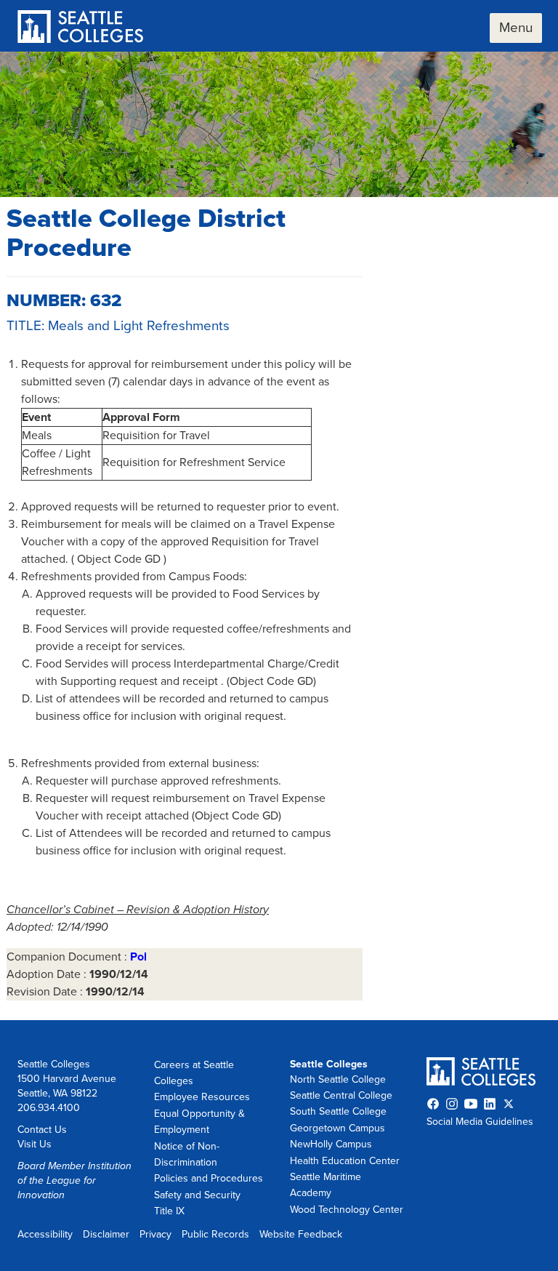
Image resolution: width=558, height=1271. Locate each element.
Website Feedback (300, 1234)
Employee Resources (202, 1097)
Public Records (215, 1234)
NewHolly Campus (331, 1144)
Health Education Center (345, 1161)
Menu (516, 28)
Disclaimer (106, 1234)
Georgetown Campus (337, 1128)
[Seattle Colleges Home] (80, 28)
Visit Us (34, 1144)
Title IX (169, 1211)
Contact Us (42, 1129)
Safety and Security (197, 1195)
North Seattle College (338, 1079)
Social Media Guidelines (479, 1121)
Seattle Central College (341, 1095)
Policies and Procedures (208, 1178)
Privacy (155, 1234)
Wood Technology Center (346, 1209)
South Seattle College (338, 1111)
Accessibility (45, 1234)
